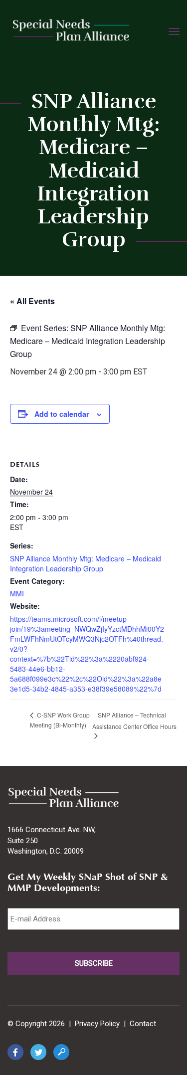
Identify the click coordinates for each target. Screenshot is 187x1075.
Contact (143, 1023)
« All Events (32, 301)
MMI (17, 593)
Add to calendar (61, 414)
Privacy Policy (97, 1023)
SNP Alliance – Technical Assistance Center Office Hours (134, 720)
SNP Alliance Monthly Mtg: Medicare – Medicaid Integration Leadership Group (85, 563)
